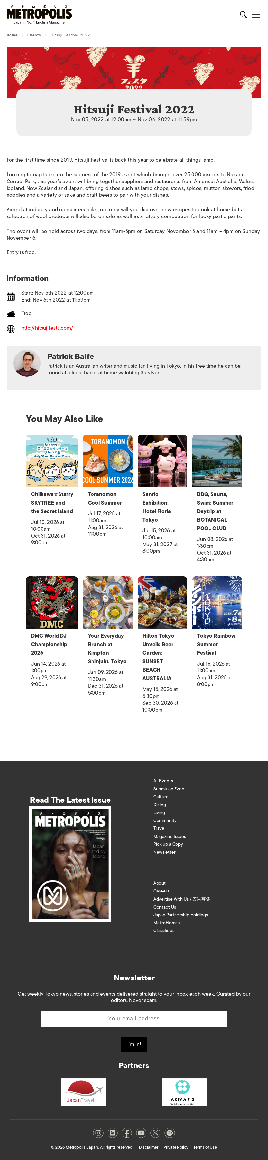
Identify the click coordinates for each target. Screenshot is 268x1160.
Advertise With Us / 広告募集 (181, 899)
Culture (161, 797)
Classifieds (163, 930)
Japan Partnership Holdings (180, 915)
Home (12, 35)
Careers (161, 891)
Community (164, 820)
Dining (159, 804)
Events (34, 35)
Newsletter (164, 852)
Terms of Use (205, 1147)
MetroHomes (166, 922)
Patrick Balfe (70, 356)
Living (159, 812)
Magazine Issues (169, 836)
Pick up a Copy (168, 844)
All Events (163, 781)
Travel (159, 828)
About (159, 883)
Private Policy (175, 1147)
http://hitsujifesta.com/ (47, 328)
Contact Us (164, 907)
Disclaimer (148, 1147)
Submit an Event (169, 789)
